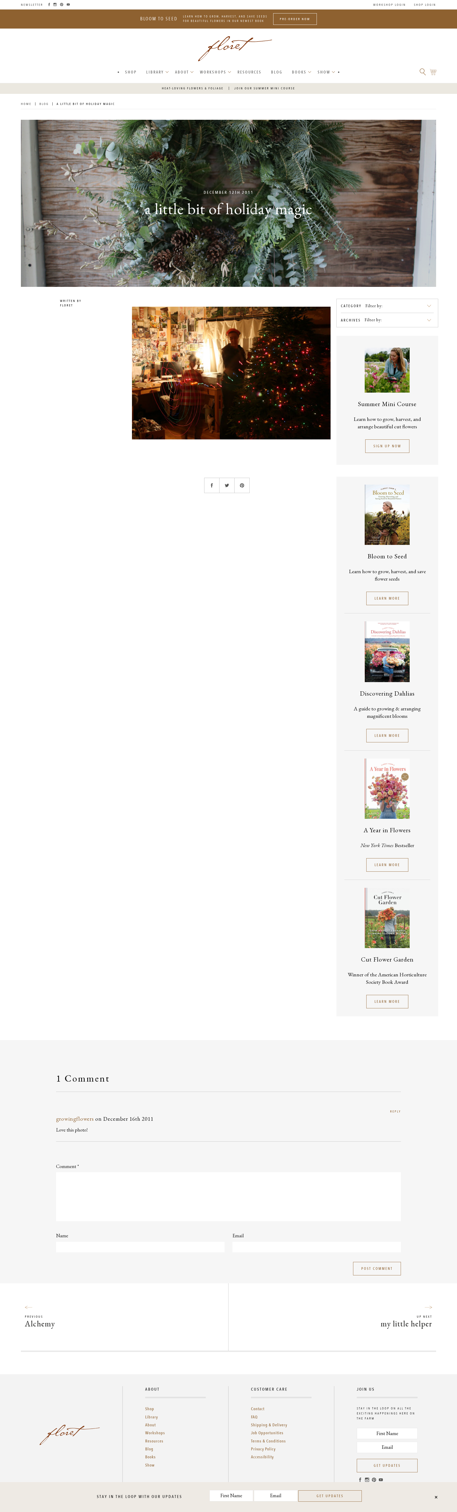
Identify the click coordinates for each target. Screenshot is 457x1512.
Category (351, 306)
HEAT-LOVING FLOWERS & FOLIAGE (192, 88)
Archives (351, 320)
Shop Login (425, 5)
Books (299, 72)
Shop (131, 72)
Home (26, 104)
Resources (249, 72)
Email (238, 1236)
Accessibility (262, 1457)
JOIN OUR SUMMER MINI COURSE (264, 88)
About (182, 72)
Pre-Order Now (295, 19)
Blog (276, 72)
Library (155, 72)
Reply (395, 1111)
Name (62, 1236)
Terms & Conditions (268, 1441)
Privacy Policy (263, 1449)
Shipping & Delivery (269, 1425)
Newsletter (32, 5)
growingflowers (75, 1118)
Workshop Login (389, 5)
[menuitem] (130, 72)
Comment (67, 1166)
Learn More (387, 598)
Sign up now (387, 446)
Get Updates (387, 1465)
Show (324, 72)
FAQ (254, 1417)
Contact (257, 1409)
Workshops (213, 72)
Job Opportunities (267, 1433)
